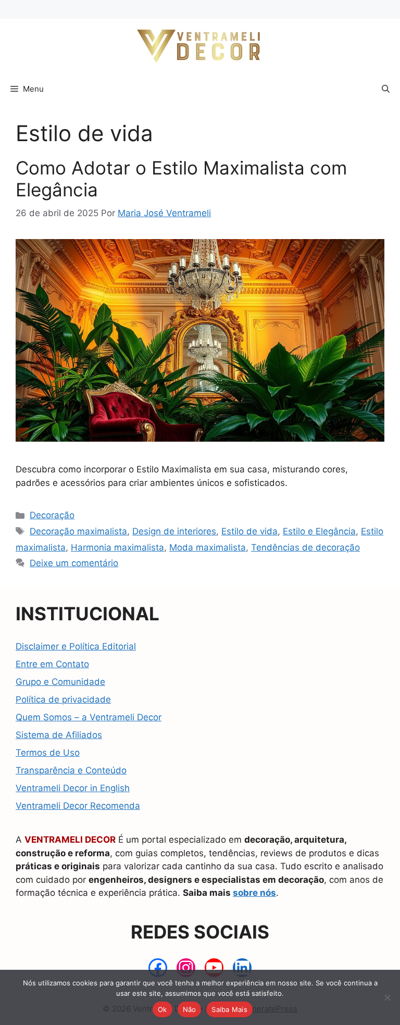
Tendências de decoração (305, 547)
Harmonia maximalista (117, 547)
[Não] (387, 997)
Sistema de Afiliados (59, 735)
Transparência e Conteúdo (71, 770)
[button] (385, 89)
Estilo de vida (249, 531)
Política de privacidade (63, 699)
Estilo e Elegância (319, 531)
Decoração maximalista (78, 531)
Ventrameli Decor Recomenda (78, 806)
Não (189, 1009)
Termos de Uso (48, 752)
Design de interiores (174, 531)
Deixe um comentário (74, 563)
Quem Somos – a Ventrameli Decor (88, 717)
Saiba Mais (229, 1009)
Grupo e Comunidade (60, 682)
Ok (162, 1009)
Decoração (52, 515)
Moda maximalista (207, 547)
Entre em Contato (52, 664)
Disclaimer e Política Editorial (76, 646)
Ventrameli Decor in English (73, 788)
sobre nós (254, 893)
